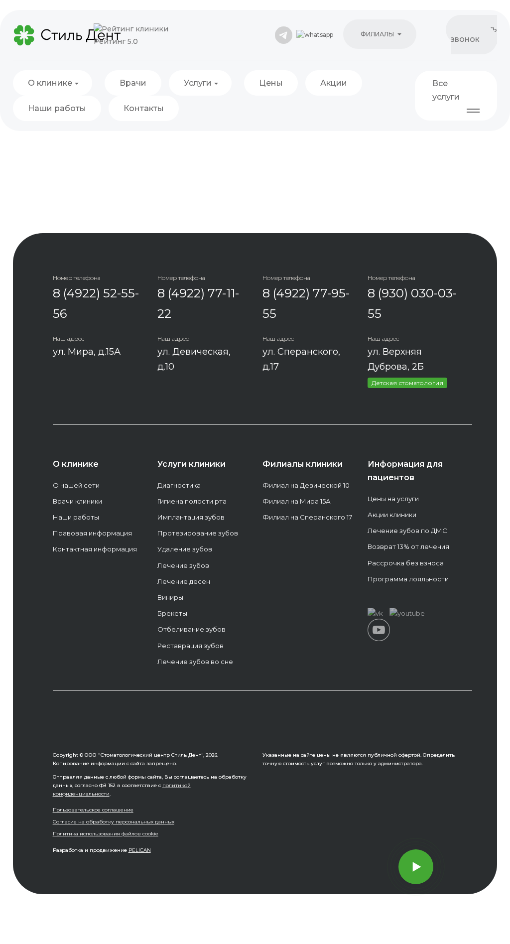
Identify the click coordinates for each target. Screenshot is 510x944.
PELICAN (139, 850)
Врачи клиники (77, 501)
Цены (271, 83)
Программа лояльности (408, 579)
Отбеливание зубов (191, 629)
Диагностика (179, 485)
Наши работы (57, 108)
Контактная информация (95, 549)
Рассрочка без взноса (406, 563)
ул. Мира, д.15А (87, 351)
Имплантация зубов (191, 517)
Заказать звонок (474, 34)
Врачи (133, 83)
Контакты (144, 108)
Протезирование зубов (197, 533)
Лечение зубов (183, 565)
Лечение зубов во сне (195, 662)
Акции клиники (392, 515)
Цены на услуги (393, 499)
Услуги (198, 83)
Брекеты (172, 613)
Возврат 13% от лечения (408, 546)
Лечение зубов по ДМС (407, 531)
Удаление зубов (184, 549)
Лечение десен (183, 581)
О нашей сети (76, 485)
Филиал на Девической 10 (306, 485)
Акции (333, 83)
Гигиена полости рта (192, 501)
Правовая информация (92, 533)
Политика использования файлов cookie (105, 833)
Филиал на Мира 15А (296, 501)
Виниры (170, 597)
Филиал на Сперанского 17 (307, 517)
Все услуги (446, 90)
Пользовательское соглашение (93, 810)
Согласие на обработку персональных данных (113, 821)
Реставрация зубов (190, 646)
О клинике (50, 83)
